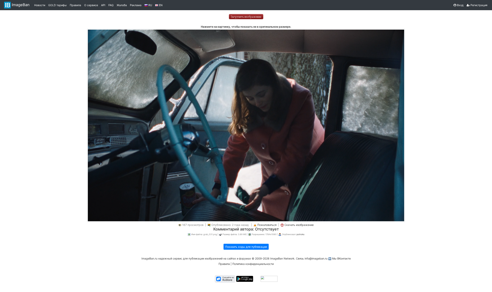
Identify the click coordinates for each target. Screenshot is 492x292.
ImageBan (21, 4)
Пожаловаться (267, 224)
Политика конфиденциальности (253, 263)
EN (160, 5)
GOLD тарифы (57, 5)
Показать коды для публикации (246, 246)
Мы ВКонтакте (341, 258)
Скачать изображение (299, 224)
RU (150, 5)
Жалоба (122, 5)
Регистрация (478, 5)
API (103, 5)
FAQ (111, 5)
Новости (39, 5)
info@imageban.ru (316, 258)
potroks (300, 234)
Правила (75, 5)
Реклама (135, 5)
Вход (460, 5)
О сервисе (91, 5)
